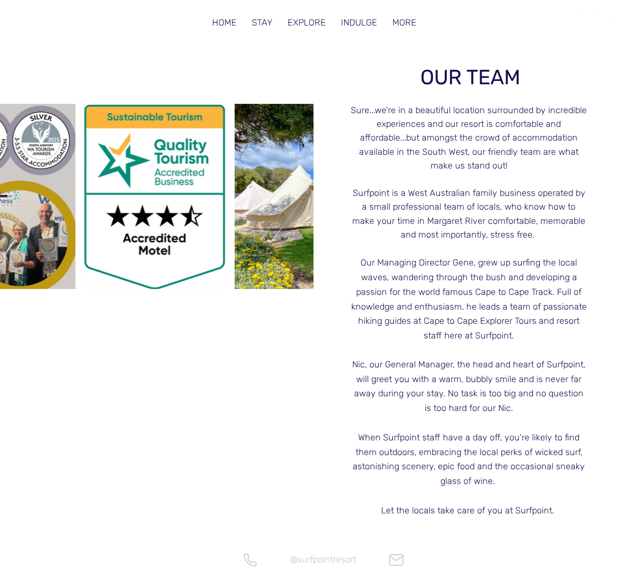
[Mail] (396, 560)
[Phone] (250, 560)
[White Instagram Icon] (588, 17)
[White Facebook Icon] (609, 17)
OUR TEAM (470, 77)
